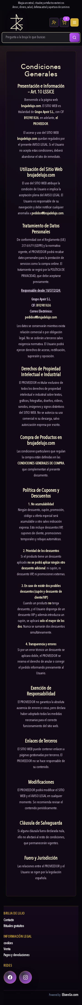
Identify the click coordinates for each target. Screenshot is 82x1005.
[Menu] (74, 22)
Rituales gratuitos (14, 926)
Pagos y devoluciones (16, 955)
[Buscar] (74, 37)
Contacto (9, 920)
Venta (7, 949)
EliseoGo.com (70, 995)
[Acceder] (54, 22)
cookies (8, 943)
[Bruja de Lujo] (25, 22)
